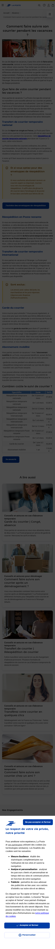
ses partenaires (15, 844)
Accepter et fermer (29, 925)
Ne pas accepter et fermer (38, 822)
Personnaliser (29, 935)
